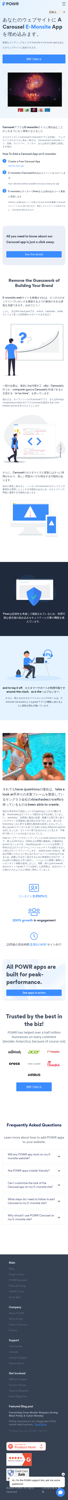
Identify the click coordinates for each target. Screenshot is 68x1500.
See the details (34, 254)
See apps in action (34, 993)
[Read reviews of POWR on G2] (34, 1459)
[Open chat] (60, 1492)
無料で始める (34, 59)
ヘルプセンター (50, 692)
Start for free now (16, 166)
